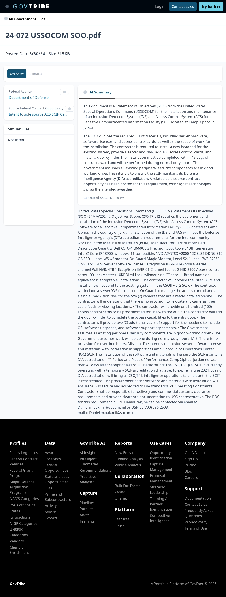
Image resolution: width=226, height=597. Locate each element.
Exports (51, 518)
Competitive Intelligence (160, 518)
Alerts (84, 515)
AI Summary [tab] (100, 92)
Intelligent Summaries (89, 461)
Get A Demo (195, 452)
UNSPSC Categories (19, 532)
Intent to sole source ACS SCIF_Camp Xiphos (39, 114)
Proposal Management (161, 478)
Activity (51, 505)
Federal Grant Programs (21, 473)
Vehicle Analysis (128, 465)
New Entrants (126, 452)
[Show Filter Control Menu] (64, 92)
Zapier (120, 492)
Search (50, 511)
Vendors (17, 541)
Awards (51, 452)
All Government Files (26, 19)
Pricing (190, 465)
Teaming (87, 521)
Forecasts (53, 458)
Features (122, 519)
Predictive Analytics (88, 479)
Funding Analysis (129, 458)
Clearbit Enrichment (19, 550)
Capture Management (161, 467)
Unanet (121, 498)
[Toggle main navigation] (7, 6)
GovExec (197, 583)
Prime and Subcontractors (58, 497)
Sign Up (191, 458)
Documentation (198, 498)
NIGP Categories (23, 523)
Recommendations (95, 470)
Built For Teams (127, 485)
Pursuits (87, 508)
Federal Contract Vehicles (24, 461)
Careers (191, 477)
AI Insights (88, 452)
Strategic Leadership (159, 490)
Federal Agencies (24, 452)
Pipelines (87, 502)
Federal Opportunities (56, 468)
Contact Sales (196, 504)
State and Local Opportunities (57, 479)
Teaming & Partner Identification (161, 504)
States (15, 511)
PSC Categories (22, 504)
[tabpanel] (150, 151)
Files (48, 488)
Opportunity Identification (161, 455)
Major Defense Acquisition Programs (22, 487)
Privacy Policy (196, 522)
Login (159, 6)
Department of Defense (29, 97)
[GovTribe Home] (31, 6)
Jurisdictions (20, 517)
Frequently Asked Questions (199, 513)
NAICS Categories (24, 498)
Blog (188, 471)
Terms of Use (196, 528)
